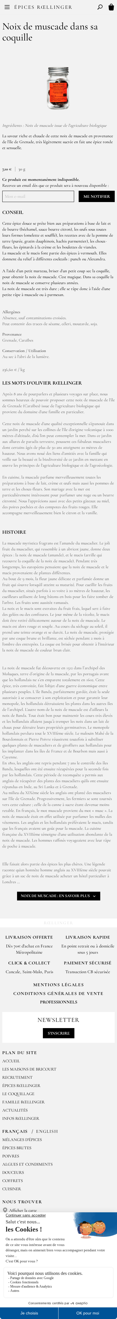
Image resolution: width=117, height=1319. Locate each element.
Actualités (15, 1110)
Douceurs (13, 1172)
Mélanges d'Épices (22, 1139)
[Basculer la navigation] (7, 7)
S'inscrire (59, 1033)
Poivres (10, 1156)
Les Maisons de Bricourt (29, 1069)
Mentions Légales (58, 985)
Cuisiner (11, 1188)
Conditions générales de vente (58, 993)
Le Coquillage (18, 1093)
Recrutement (17, 1077)
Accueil (11, 1060)
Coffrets (12, 1180)
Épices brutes (16, 1147)
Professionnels (58, 1002)
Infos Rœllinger (20, 1118)
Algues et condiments (27, 1164)
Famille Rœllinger (23, 1101)
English (47, 1131)
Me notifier (96, 196)
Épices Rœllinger (43, 7)
